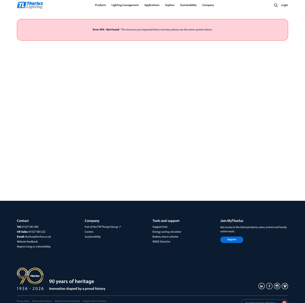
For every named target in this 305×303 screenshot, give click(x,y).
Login (284, 5)
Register (231, 239)
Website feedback (27, 241)
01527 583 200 (30, 227)
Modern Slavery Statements (67, 301)
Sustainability (93, 236)
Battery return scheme (165, 236)
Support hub (159, 227)
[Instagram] (277, 286)
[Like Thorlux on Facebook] (269, 286)
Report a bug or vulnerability (34, 246)
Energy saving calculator (166, 232)
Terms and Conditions (42, 301)
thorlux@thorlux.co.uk (38, 236)
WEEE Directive (161, 241)
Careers (89, 232)
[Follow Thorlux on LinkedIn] (261, 286)
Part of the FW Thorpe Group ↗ (103, 227)
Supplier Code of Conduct (94, 301)
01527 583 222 (37, 232)
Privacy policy (23, 301)
